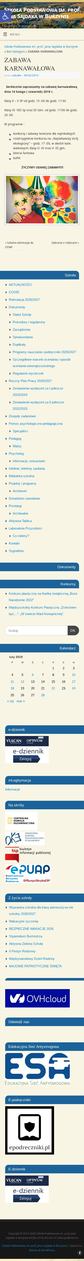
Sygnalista (16, 551)
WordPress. (48, 1250)
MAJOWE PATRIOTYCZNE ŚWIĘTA (35, 966)
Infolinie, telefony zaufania (27, 468)
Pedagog (15, 438)
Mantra (33, 1250)
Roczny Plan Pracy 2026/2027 (30, 381)
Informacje (12, 789)
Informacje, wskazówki (29, 461)
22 (53, 688)
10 (73, 675)
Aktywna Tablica (20, 521)
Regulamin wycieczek (28, 373)
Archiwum (20, 491)
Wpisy (17, 446)
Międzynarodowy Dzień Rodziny (32, 958)
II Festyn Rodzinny (22, 951)
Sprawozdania (23, 337)
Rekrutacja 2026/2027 (24, 299)
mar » (21, 701)
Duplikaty (19, 344)
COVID (14, 292)
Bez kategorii (16, 51)
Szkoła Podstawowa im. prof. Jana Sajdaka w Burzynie (42, 12)
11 (12, 681)
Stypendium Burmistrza (25, 936)
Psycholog (16, 453)
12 (22, 681)
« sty (10, 701)
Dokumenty (17, 307)
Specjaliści (20, 431)
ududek (16, 75)
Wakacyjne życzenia (23, 921)
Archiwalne (20, 513)
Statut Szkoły (22, 314)
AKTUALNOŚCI (20, 284)
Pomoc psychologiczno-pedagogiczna (35, 423)
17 (73, 681)
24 (73, 688)
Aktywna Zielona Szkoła (26, 943)
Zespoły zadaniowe (22, 416)
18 (12, 688)
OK (71, 630)
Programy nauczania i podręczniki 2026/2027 (44, 352)
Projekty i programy (22, 483)
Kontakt (14, 543)
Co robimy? (21, 536)
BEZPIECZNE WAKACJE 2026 (31, 929)
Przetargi (15, 506)
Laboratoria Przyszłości (25, 528)
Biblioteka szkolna (21, 476)
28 (43, 695)
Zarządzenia (21, 329)
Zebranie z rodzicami (65, 243)
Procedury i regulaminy (29, 322)
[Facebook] (79, 8)
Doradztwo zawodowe (24, 498)
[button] (5, 16)
